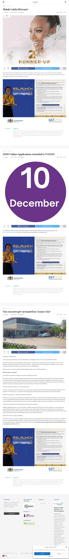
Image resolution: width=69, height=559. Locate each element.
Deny (59, 553)
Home (4, 6)
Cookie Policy (50, 556)
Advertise (27, 553)
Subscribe (32, 553)
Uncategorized (9, 6)
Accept (42, 553)
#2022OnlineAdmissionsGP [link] (9, 232)
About (22, 553)
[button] (66, 547)
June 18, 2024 (13, 12)
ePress (7, 553)
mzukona (6, 12)
